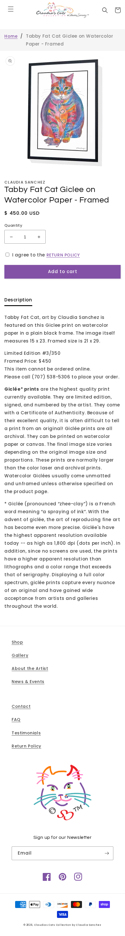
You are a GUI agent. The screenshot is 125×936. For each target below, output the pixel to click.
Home (10, 36)
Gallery (20, 655)
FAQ (16, 719)
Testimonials (26, 733)
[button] (10, 9)
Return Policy (26, 746)
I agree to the (46, 255)
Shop (17, 642)
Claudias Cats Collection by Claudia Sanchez (67, 925)
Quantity (13, 225)
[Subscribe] (106, 853)
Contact (21, 706)
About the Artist (30, 668)
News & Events (28, 681)
